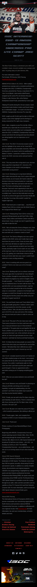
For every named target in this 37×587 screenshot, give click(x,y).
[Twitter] (17, 553)
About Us (9, 543)
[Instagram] (24, 553)
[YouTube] (20, 553)
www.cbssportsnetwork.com (10, 492)
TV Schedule (18, 545)
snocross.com (22, 508)
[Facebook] (13, 553)
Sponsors (8, 545)
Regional (27, 543)
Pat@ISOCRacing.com (9, 79)
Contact (18, 548)
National (18, 543)
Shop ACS (29, 545)
